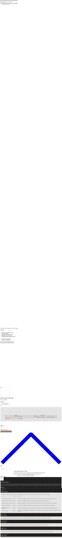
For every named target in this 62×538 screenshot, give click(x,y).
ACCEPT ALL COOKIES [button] (21, 475)
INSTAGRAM (20, 418)
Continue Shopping (6, 431)
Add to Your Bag (5, 403)
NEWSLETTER (7, 418)
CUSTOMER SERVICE (18, 416)
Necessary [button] (3, 489)
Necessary (4, 490)
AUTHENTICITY (42, 415)
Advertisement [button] (4, 534)
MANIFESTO (36, 416)
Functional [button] (3, 514)
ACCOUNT (15, 415)
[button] (2, 487)
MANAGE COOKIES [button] (30, 475)
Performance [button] (4, 520)
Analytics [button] (3, 527)
